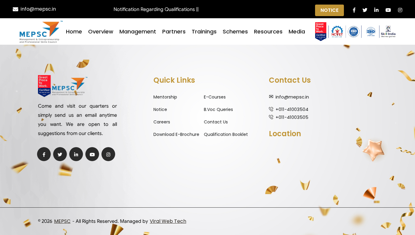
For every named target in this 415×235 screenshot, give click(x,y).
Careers (161, 122)
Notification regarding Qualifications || (150, 9)
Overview (100, 31)
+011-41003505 (292, 117)
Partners (174, 31)
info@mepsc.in (38, 8)
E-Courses (215, 97)
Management (137, 31)
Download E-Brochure (176, 134)
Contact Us (216, 122)
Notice (329, 10)
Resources (268, 31)
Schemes (235, 31)
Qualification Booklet (226, 134)
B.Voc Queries (218, 109)
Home (74, 31)
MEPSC (62, 221)
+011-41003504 (292, 109)
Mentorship (165, 97)
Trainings (204, 31)
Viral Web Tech (168, 221)
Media (297, 31)
